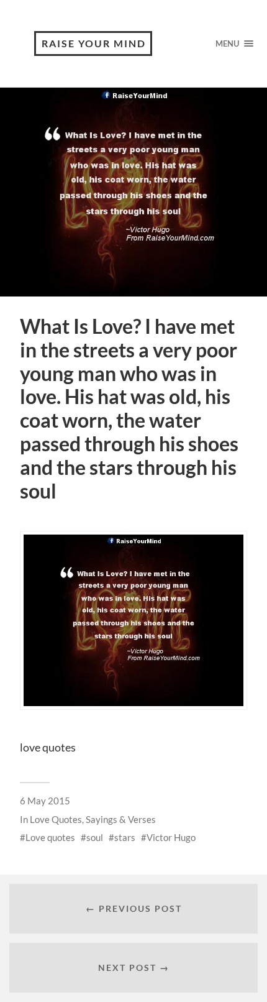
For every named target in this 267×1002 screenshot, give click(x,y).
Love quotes (50, 837)
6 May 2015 (45, 800)
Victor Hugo (171, 837)
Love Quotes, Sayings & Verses (93, 819)
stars (124, 837)
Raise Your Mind (94, 43)
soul (94, 837)
